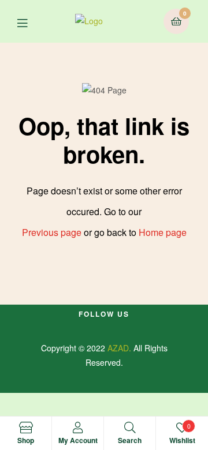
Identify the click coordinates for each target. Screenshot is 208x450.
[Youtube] (93, 327)
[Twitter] (114, 327)
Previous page (51, 232)
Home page (163, 232)
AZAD (118, 348)
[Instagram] (135, 327)
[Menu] (30, 21)
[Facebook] (72, 327)
